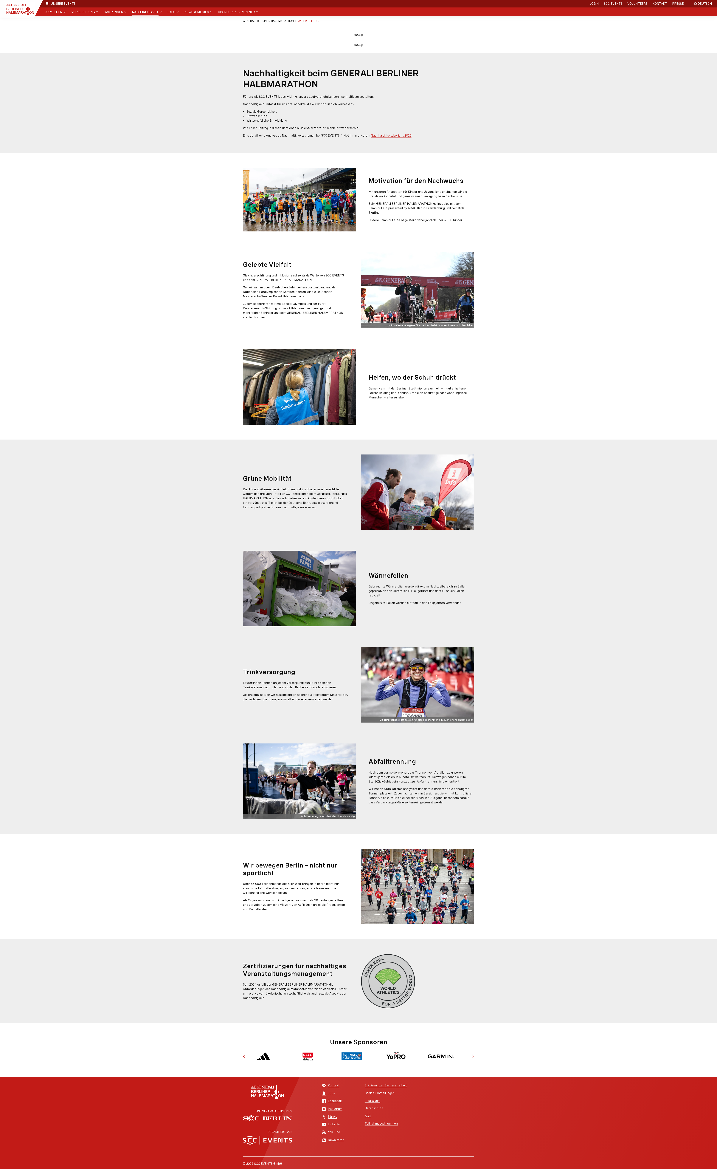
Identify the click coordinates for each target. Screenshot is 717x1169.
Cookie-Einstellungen (380, 1093)
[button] (244, 1056)
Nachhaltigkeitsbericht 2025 (391, 135)
